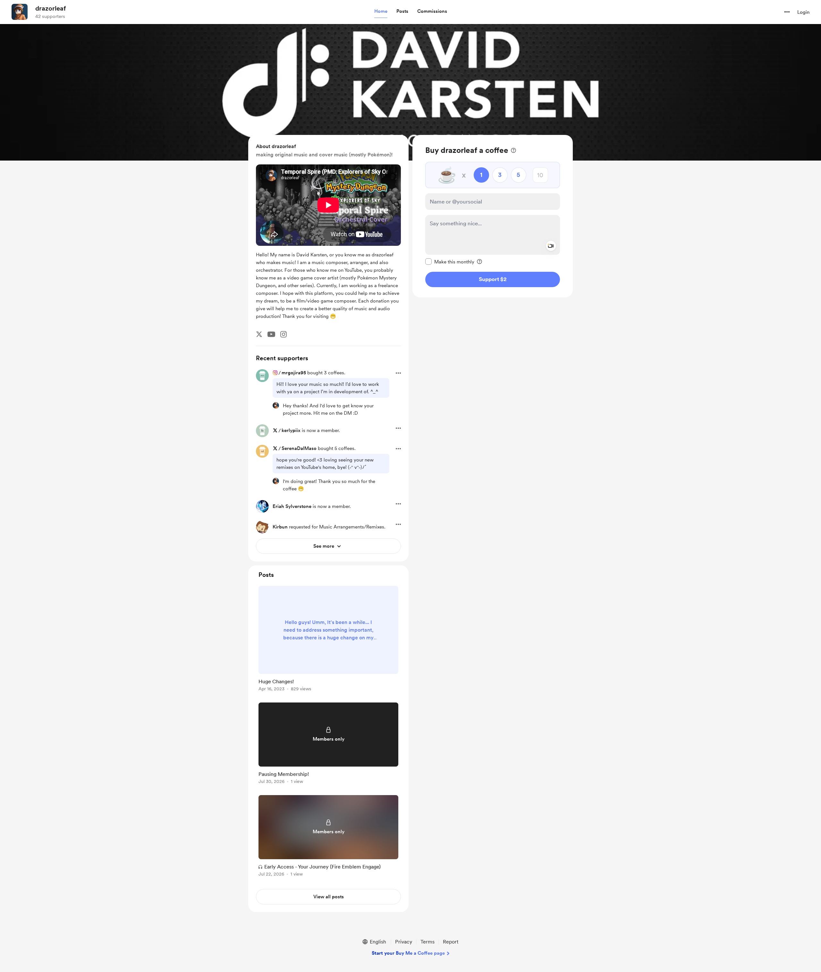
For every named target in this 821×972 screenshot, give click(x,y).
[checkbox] (449, 261)
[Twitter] (259, 334)
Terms (427, 942)
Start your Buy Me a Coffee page (408, 953)
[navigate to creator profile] (20, 12)
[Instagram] (283, 334)
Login (803, 12)
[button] (381, 11)
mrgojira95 (294, 373)
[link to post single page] (328, 639)
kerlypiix (291, 430)
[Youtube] (271, 334)
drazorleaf (50, 8)
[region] (492, 216)
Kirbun (280, 527)
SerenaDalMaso (299, 448)
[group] (328, 639)
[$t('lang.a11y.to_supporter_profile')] (276, 405)
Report (450, 942)
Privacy (403, 942)
